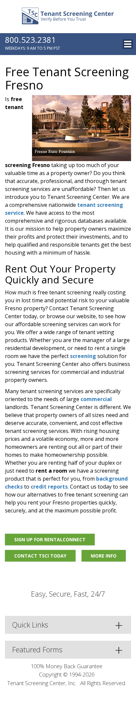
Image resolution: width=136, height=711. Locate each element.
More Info (104, 556)
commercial (96, 399)
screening (83, 356)
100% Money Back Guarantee (66, 666)
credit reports (49, 486)
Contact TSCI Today (40, 556)
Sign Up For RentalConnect (49, 539)
